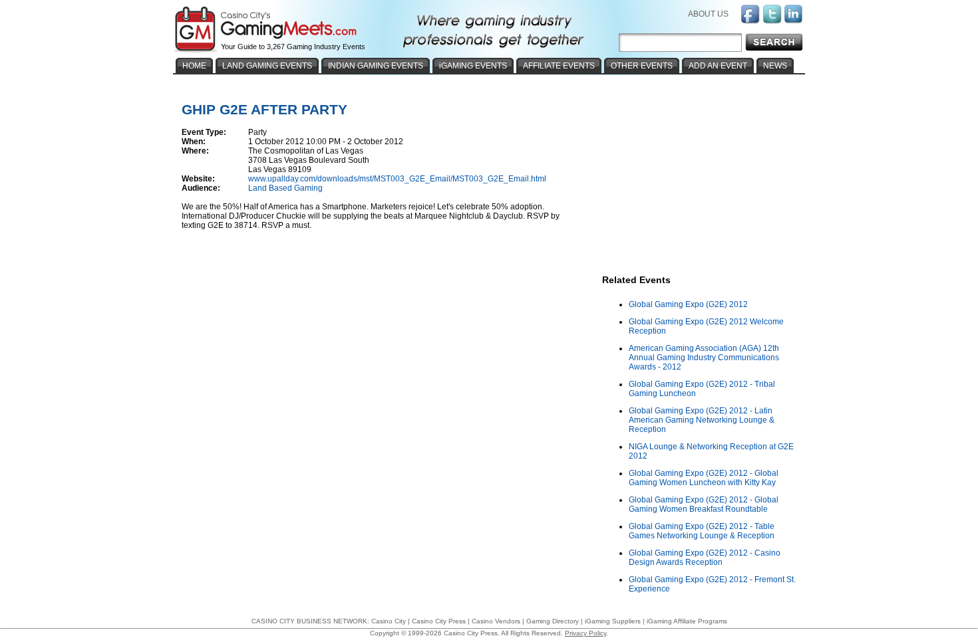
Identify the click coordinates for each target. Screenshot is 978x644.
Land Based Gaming (285, 188)
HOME (194, 65)
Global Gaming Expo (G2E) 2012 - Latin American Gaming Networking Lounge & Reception (701, 420)
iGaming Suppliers (613, 621)
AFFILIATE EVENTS (559, 65)
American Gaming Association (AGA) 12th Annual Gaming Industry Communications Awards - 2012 (704, 358)
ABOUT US (708, 14)
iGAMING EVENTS (473, 65)
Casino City (388, 621)
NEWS (775, 65)
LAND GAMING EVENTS (267, 65)
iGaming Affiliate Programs (687, 621)
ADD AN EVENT (718, 65)
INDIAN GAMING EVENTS (375, 65)
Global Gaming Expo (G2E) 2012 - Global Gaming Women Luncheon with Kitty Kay (703, 478)
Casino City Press (439, 621)
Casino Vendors (496, 621)
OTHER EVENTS (642, 65)
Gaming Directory (552, 621)
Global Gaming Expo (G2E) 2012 (688, 304)
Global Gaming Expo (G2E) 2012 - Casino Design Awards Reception (704, 557)
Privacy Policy (585, 633)
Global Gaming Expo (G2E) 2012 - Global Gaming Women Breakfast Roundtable (703, 504)
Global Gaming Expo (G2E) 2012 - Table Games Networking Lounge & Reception (701, 531)
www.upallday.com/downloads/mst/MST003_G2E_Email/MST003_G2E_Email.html (397, 178)
